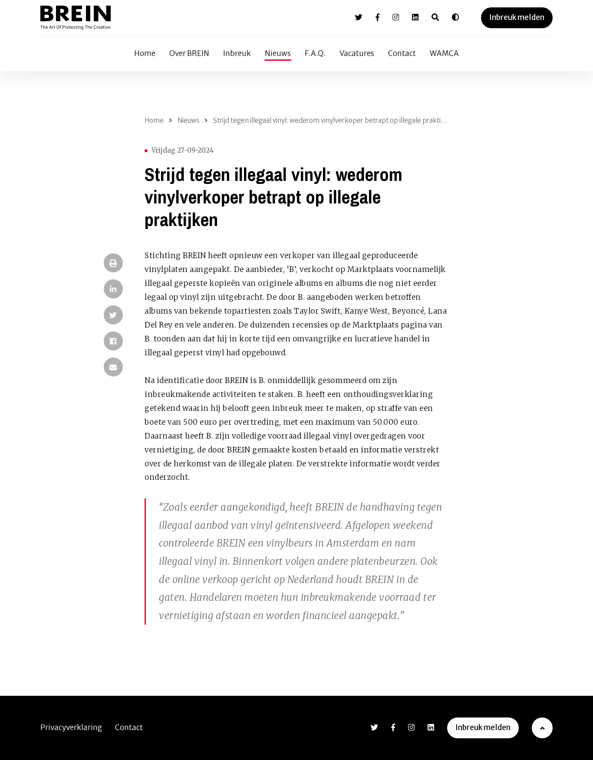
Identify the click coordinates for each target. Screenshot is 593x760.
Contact (402, 53)
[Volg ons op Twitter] (358, 17)
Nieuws (278, 53)
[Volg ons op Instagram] (395, 17)
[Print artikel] (113, 262)
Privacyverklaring (71, 727)
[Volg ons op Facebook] (377, 17)
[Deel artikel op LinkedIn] (113, 288)
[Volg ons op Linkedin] (415, 17)
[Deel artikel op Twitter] (113, 314)
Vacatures (356, 53)
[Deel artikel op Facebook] (113, 341)
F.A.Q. (315, 53)
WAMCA (444, 53)
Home (144, 53)
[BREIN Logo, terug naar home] (75, 18)
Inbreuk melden (516, 17)
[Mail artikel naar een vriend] (113, 367)
